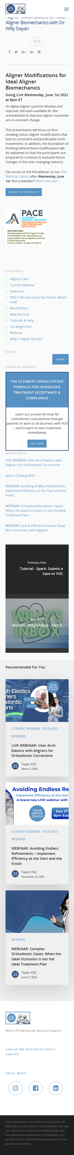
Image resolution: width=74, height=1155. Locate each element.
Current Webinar (22, 285)
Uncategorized (21, 326)
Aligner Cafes (19, 279)
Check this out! (46, 181)
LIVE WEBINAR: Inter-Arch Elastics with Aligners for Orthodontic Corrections (34, 462)
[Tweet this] (16, 52)
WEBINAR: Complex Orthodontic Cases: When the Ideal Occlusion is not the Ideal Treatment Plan (36, 510)
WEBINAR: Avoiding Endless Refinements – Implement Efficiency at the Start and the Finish (37, 490)
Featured (16, 291)
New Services (19, 314)
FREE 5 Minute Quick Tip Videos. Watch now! (38, 299)
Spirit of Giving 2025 (20, 475)
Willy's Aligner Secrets (26, 339)
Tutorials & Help (22, 320)
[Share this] (10, 52)
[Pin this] (39, 52)
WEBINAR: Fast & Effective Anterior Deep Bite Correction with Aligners (35, 527)
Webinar (16, 333)
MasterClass (19, 308)
